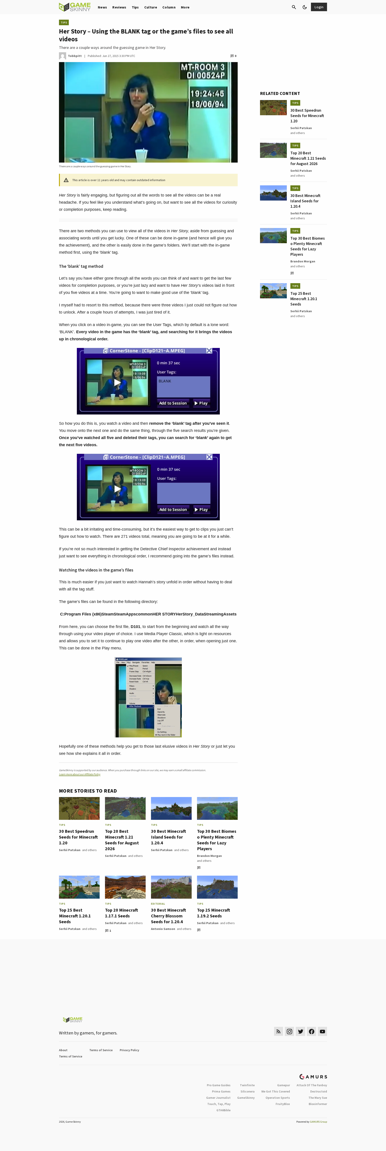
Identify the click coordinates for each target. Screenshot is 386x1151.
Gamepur (283, 1085)
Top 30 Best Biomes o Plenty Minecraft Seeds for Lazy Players (216, 839)
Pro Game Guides (219, 1085)
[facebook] (311, 1031)
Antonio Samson (163, 929)
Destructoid (318, 1091)
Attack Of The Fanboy (312, 1085)
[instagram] (289, 1031)
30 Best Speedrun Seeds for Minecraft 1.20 (78, 836)
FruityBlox (283, 1104)
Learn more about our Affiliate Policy (79, 774)
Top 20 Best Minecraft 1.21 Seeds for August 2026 (122, 839)
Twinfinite (247, 1085)
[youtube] (322, 1031)
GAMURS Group (318, 1121)
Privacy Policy (129, 1050)
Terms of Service (101, 1050)
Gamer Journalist (218, 1098)
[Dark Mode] (304, 7)
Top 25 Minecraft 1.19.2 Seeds (213, 913)
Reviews (119, 7)
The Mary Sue (317, 1098)
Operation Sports (278, 1098)
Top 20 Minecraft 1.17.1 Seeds (121, 913)
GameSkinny (246, 1098)
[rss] (278, 1031)
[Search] (294, 7)
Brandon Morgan (209, 856)
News (102, 7)
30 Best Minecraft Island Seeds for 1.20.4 (168, 836)
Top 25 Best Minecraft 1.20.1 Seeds (75, 915)
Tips (135, 7)
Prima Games (221, 1091)
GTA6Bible (223, 1110)
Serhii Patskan (69, 850)
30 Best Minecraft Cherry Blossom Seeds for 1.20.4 (168, 915)
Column (169, 7)
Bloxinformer (318, 1104)
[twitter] (300, 1031)
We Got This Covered (275, 1091)
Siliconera (248, 1091)
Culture (150, 7)
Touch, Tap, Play (219, 1104)
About (63, 1050)
